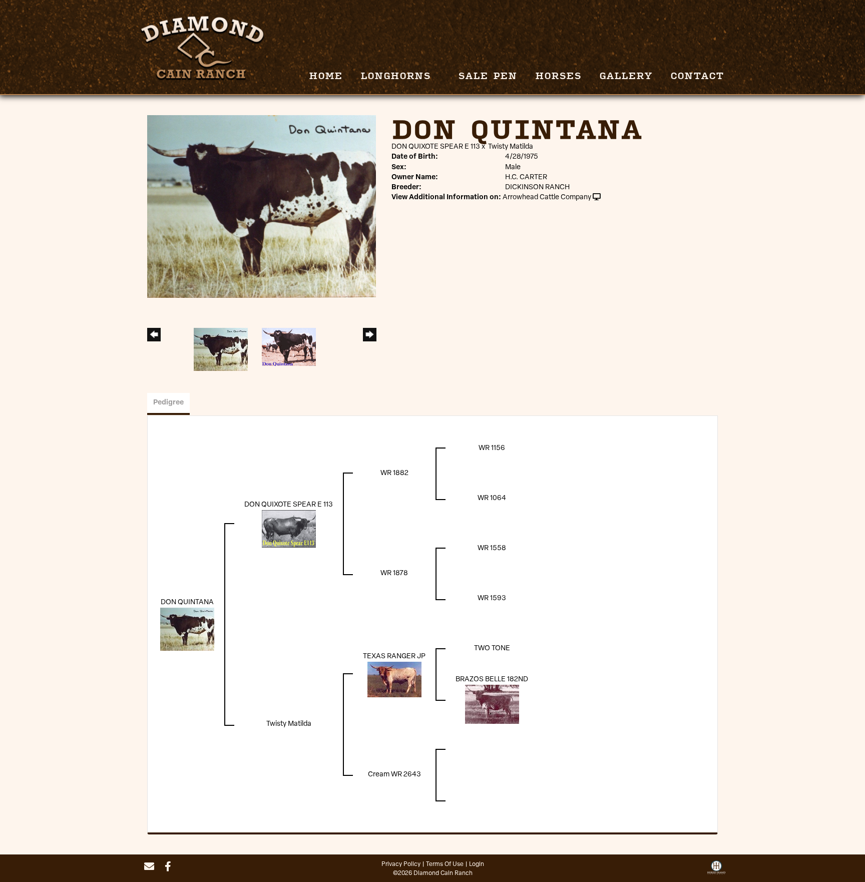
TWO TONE (492, 648)
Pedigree (168, 402)
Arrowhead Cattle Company (547, 197)
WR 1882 (394, 473)
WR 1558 (492, 548)
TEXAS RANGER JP (394, 656)
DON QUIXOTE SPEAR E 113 (435, 147)
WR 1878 (394, 573)
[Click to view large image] (261, 206)
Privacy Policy (400, 864)
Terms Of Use (445, 864)
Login (476, 864)
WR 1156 (492, 448)
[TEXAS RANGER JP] (394, 679)
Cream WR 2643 (394, 774)
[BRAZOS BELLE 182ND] (492, 704)
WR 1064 (492, 498)
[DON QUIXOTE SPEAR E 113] (289, 529)
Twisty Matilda (510, 147)
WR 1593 (492, 598)
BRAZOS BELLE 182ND (492, 679)
